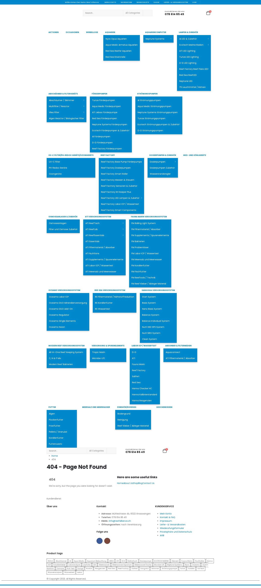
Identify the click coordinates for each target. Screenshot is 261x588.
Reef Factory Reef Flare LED (193, 69)
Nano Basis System (152, 308)
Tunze (182, 568)
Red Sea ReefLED (188, 75)
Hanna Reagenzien (142, 400)
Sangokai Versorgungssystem (158, 290)
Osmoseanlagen (57, 223)
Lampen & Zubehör (188, 32)
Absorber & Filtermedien (178, 345)
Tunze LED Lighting (189, 56)
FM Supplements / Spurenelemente (150, 235)
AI (70, 561)
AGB (194, 2)
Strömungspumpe (169, 568)
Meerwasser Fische (143, 564)
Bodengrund (124, 413)
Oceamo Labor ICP (59, 296)
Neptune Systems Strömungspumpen (158, 112)
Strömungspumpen (147, 93)
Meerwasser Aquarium (122, 564)
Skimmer (155, 568)
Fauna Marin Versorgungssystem (149, 216)
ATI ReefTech (92, 223)
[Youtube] (208, 2)
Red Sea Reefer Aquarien (119, 50)
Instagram (107, 541)
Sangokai (144, 568)
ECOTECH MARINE (161, 561)
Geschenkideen (164, 407)
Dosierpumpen (157, 161)
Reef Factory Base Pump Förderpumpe (121, 161)
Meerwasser (104, 564)
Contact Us (148, 483)
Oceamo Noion (57, 327)
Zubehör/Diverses (126, 407)
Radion (89, 568)
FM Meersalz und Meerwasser (146, 259)
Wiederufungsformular (172, 528)
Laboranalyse (74, 564)
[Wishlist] (200, 13)
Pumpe (80, 568)
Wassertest (69, 572)
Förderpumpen (99, 93)
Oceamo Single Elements (62, 320)
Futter (52, 407)
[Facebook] (204, 2)
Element (175, 561)
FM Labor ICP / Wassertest (145, 253)
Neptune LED (185, 81)
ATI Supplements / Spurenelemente (104, 259)
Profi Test (70, 568)
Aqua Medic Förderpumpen (106, 106)
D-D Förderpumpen (102, 142)
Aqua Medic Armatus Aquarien (122, 44)
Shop (135, 483)
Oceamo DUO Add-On (61, 308)
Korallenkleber (59, 564)
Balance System (150, 314)
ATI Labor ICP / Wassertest (99, 265)
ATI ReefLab (91, 229)
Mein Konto (110, 2)
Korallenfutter (56, 437)
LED (94, 564)
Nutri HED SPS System (153, 327)
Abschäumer (61, 561)
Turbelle (191, 568)
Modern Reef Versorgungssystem (66, 345)
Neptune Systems (155, 38)
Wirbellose (92, 32)
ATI (133, 358)
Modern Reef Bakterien (61, 364)
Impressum (166, 520)
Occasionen (72, 32)
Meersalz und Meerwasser (96, 407)
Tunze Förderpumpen (103, 100)
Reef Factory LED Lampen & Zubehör (120, 198)
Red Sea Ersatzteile (115, 56)
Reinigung (123, 419)
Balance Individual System (156, 320)
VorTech (200, 568)
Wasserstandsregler (160, 173)
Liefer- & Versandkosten (176, 2)
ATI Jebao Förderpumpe (104, 112)
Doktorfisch (132, 561)
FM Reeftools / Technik (143, 277)
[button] (2, 586)
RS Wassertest (102, 308)
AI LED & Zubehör (188, 38)
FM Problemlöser (140, 247)
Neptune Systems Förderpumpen (109, 124)
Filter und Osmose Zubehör (63, 229)
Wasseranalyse (54, 572)
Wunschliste (143, 2)
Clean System (149, 339)
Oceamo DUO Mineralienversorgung (68, 302)
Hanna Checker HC (142, 388)
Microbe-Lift (98, 358)
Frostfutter (54, 425)
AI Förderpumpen (101, 136)
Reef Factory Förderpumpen (107, 148)
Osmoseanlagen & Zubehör (62, 216)
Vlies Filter (54, 112)
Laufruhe (86, 564)
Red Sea (136, 382)
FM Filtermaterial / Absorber (145, 229)
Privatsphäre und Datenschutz (176, 531)
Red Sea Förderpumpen (104, 118)
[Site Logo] (63, 13)
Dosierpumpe (145, 561)
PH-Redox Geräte (58, 167)
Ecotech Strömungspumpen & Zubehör (158, 124)
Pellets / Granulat (58, 431)
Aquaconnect (173, 352)
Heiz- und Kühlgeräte (194, 155)
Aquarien (110, 32)
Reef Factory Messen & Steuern (117, 179)
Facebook (100, 541)
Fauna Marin (138, 364)
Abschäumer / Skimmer (61, 100)
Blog (140, 483)
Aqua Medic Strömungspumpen (154, 106)
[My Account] (191, 13)
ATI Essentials (92, 241)
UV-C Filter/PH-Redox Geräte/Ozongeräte (70, 155)
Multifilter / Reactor (59, 106)
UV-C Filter (54, 161)
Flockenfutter (56, 419)
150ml (50, 561)
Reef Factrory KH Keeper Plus (116, 191)
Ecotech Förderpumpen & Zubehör (110, 130)
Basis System (149, 302)
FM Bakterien (138, 241)
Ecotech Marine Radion (191, 44)
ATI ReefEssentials (94, 235)
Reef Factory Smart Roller (114, 173)
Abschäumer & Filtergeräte (63, 93)
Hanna (210, 561)
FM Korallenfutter (140, 265)
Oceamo (196, 564)
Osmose (60, 568)
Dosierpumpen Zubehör (162, 167)
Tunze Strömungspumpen (151, 118)
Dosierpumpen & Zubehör (162, 155)
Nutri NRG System (151, 333)
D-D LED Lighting (187, 62)
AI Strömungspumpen (149, 100)
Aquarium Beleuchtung (96, 561)
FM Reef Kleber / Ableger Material (148, 283)
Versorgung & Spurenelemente (108, 345)
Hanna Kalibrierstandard (144, 394)
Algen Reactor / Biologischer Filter (66, 118)
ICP (49, 564)
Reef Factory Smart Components (118, 210)
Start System (149, 296)
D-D (134, 352)
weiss (79, 572)
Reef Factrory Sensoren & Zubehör (119, 185)
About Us (128, 483)
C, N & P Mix (55, 358)
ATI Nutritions (92, 253)
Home (120, 483)
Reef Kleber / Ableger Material (133, 425)
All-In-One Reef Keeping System (66, 352)
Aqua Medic (79, 561)
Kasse (156, 2)
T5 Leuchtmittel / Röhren (192, 87)
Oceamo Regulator (59, 314)
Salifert (135, 376)
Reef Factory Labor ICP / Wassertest (120, 204)
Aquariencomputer (155, 32)
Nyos (187, 564)
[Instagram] (212, 2)
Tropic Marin (98, 352)
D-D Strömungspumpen (150, 130)
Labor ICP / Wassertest (144, 345)
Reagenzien (100, 568)
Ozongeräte (55, 173)
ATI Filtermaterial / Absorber (100, 247)
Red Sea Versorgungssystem (110, 290)
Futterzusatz (55, 443)
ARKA (111, 561)
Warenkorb (126, 2)
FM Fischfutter (138, 271)
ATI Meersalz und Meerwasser (100, 271)
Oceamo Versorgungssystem (64, 290)
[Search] (147, 13)
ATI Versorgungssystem (98, 216)
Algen (52, 413)
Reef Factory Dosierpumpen (116, 167)
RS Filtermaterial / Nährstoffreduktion (114, 296)
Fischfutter (199, 561)
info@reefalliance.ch (120, 520)
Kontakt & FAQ (167, 517)
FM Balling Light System (143, 223)
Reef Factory (108, 155)
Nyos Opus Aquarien (116, 38)
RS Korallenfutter (104, 302)
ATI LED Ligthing (187, 50)
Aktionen (53, 32)
